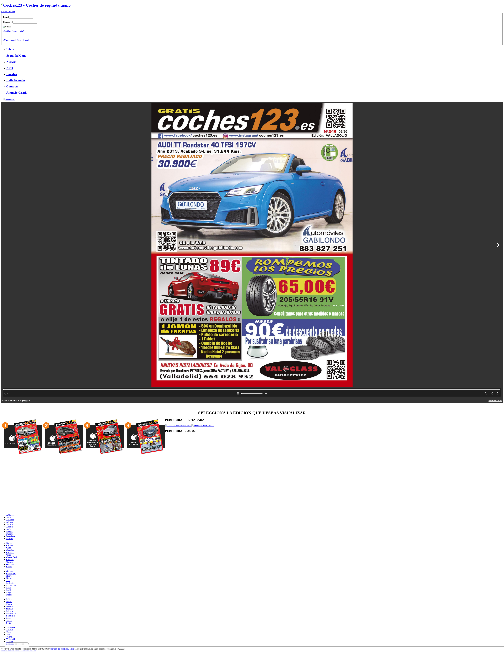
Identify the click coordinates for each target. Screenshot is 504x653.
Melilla (9, 601)
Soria (8, 623)
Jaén (8, 580)
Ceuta (8, 555)
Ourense (9, 609)
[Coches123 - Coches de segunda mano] (36, 5)
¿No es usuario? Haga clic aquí (16, 40)
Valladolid (10, 639)
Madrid (9, 595)
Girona (9, 567)
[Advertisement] (243, 456)
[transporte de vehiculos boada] (178, 425)
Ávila (8, 529)
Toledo (9, 634)
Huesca (9, 578)
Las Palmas (11, 585)
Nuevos (11, 61)
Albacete (10, 520)
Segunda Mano (16, 55)
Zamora (9, 641)
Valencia (9, 637)
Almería (9, 524)
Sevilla (9, 620)
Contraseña (7, 22)
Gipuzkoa (10, 564)
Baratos (11, 74)
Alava (8, 517)
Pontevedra (11, 613)
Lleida (9, 590)
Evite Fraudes (15, 80)
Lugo (8, 592)
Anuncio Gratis (16, 92)
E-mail (6, 17)
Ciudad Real (11, 557)
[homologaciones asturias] (202, 425)
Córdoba (10, 559)
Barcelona (10, 536)
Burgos (9, 543)
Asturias (9, 527)
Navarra (9, 606)
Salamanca (10, 616)
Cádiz (8, 548)
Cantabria (10, 550)
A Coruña (10, 515)
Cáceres (9, 545)
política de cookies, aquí (61, 648)
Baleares (9, 534)
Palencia (9, 611)
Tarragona (10, 627)
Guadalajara (11, 573)
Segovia (9, 618)
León (8, 588)
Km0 (9, 68)
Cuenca (9, 562)
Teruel (9, 632)
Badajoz (9, 531)
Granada (9, 571)
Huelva (9, 576)
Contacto (12, 86)
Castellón (10, 552)
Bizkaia (9, 538)
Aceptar (121, 649)
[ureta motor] (9, 99)
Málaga (9, 599)
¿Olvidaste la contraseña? (13, 31)
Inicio (10, 49)
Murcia (9, 604)
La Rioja (10, 583)
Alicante (9, 522)
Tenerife (9, 630)
